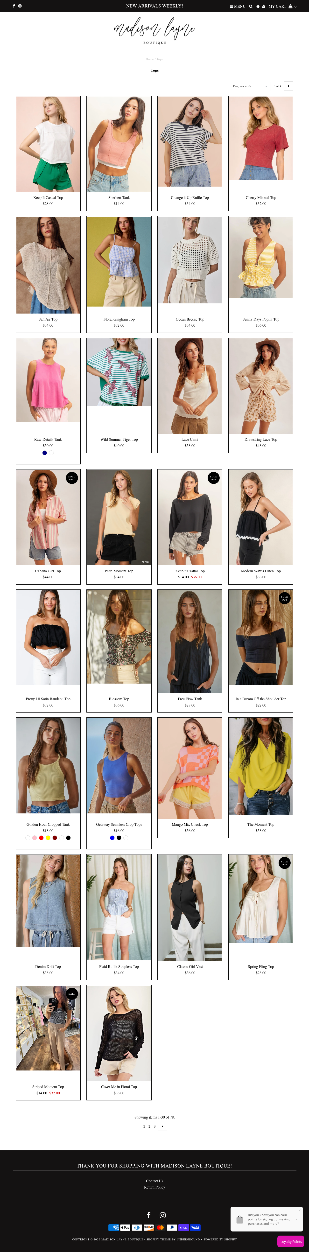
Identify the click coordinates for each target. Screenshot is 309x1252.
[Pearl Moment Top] (119, 517)
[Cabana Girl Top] (48, 517)
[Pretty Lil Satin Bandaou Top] (48, 637)
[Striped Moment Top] (48, 1028)
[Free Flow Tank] (190, 642)
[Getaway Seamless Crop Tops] (119, 766)
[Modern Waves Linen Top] (261, 517)
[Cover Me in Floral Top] (119, 1033)
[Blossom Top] (119, 637)
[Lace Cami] (190, 386)
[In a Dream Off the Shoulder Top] (261, 637)
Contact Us (154, 1180)
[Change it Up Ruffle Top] (190, 141)
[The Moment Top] (261, 767)
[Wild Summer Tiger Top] (119, 372)
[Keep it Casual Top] (190, 517)
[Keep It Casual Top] (48, 144)
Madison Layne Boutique (122, 1239)
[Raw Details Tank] (48, 380)
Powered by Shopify (220, 1239)
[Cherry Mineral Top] (261, 138)
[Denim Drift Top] (48, 900)
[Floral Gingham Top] (119, 261)
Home (150, 59)
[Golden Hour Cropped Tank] (48, 766)
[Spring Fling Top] (261, 899)
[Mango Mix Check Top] (190, 768)
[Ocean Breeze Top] (190, 260)
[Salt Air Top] (48, 265)
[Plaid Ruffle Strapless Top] (119, 907)
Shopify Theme (159, 1239)
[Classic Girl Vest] (190, 907)
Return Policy (154, 1186)
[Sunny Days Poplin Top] (261, 257)
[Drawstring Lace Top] (261, 386)
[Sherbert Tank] (119, 144)
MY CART (282, 6)
